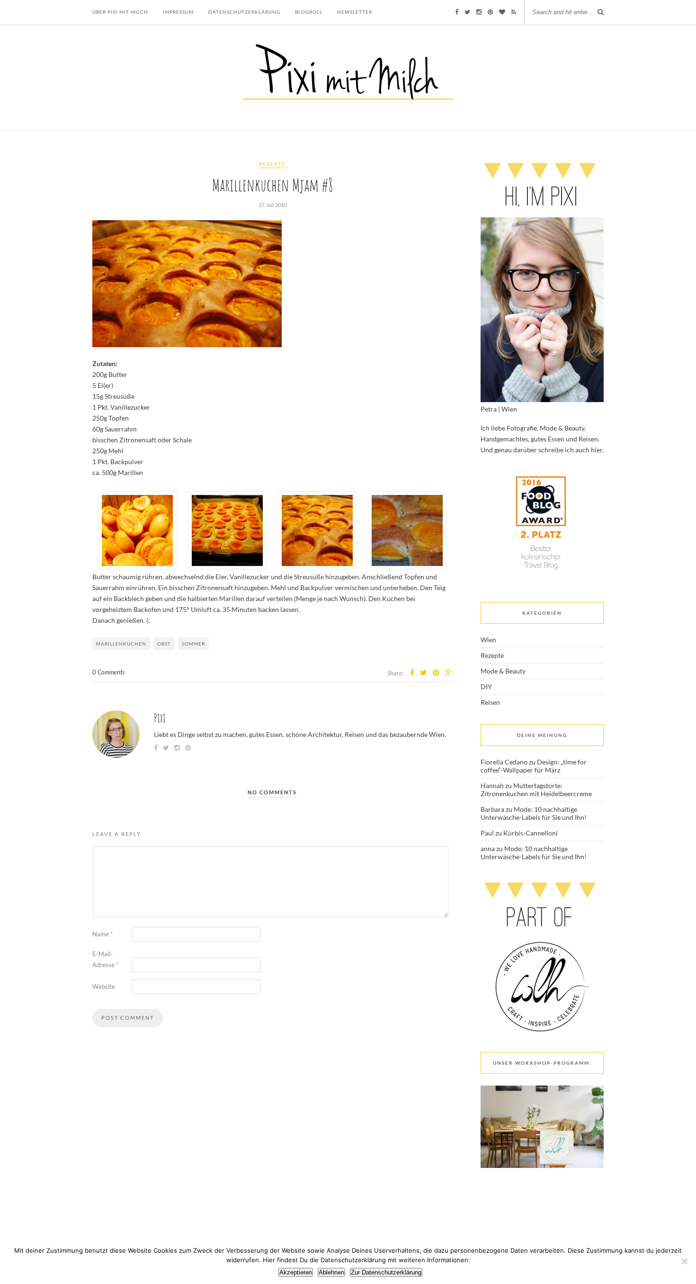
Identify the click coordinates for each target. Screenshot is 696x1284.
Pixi (160, 717)
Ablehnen (331, 1272)
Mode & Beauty (503, 671)
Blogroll (308, 12)
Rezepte (272, 164)
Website (103, 986)
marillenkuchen (121, 643)
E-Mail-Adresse (105, 959)
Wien (488, 640)
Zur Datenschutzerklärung (386, 1272)
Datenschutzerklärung (244, 12)
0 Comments (108, 672)
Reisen (490, 702)
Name (102, 934)
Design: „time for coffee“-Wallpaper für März (534, 766)
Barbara (492, 809)
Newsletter (354, 12)
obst (164, 643)
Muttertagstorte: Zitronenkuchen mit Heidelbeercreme (536, 789)
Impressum (178, 12)
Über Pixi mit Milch (120, 12)
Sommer (193, 643)
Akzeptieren (295, 1272)
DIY (486, 686)
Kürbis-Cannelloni (530, 833)
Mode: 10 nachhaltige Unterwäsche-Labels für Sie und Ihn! (534, 813)
